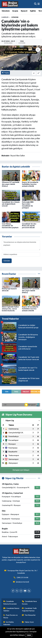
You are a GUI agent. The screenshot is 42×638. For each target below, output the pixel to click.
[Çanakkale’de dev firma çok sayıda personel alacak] (31, 217)
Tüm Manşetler (30, 615)
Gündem (6, 11)
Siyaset (24, 11)
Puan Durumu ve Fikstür (10, 616)
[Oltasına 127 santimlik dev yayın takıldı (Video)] (11, 175)
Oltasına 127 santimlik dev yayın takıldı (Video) (10, 184)
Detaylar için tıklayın (21, 470)
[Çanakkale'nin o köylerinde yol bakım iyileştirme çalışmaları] (21, 58)
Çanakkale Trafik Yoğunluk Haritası (29, 609)
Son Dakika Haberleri (8, 623)
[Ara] (35, 4)
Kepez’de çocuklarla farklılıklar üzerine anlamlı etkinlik (30, 184)
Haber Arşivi (29, 622)
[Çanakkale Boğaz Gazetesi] (9, 4)
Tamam (29, 635)
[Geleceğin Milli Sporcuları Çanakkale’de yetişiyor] (31, 195)
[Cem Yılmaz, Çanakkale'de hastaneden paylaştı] (11, 217)
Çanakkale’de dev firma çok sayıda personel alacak (29, 226)
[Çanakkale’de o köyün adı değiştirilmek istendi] (11, 195)
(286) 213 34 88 (22, 577)
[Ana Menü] (39, 4)
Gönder (6, 261)
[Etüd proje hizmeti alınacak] (11, 283)
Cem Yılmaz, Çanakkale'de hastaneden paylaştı (10, 226)
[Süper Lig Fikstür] (39, 478)
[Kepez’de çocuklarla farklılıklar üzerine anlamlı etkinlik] (31, 175)
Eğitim (33, 11)
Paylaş (6, 73)
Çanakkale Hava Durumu (29, 603)
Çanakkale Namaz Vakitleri (11, 609)
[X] (17, 591)
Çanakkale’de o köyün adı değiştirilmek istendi (11, 204)
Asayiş (15, 11)
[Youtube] (25, 591)
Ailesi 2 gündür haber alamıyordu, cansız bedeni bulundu (10, 309)
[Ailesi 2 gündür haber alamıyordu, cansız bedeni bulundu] (11, 301)
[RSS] (29, 591)
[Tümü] (39, 274)
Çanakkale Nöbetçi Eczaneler (10, 603)
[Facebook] (13, 591)
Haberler (5, 17)
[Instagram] (21, 591)
